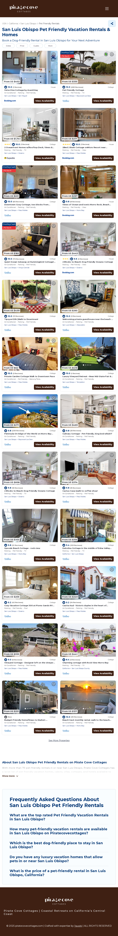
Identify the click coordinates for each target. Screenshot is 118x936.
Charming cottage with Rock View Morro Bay (85, 662)
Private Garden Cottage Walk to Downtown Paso (29, 376)
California (66, 554)
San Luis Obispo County (81, 668)
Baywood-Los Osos (84, 96)
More (50, 46)
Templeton (81, 382)
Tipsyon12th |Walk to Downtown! (21, 319)
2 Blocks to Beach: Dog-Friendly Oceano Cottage (87, 262)
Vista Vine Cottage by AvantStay (21, 90)
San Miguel (22, 96)
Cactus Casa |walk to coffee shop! (80, 491)
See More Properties (59, 740)
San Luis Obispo (10, 96)
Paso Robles (81, 153)
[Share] (112, 23)
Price (22, 46)
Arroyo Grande (23, 268)
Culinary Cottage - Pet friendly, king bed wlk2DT (87, 434)
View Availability (44, 100)
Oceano (21, 153)
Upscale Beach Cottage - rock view (22, 548)
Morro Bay (80, 210)
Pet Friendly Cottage (73, 90)
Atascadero (81, 325)
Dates (8, 46)
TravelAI (78, 926)
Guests (36, 46)
